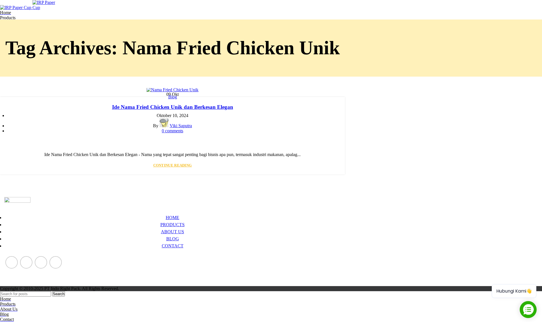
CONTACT (172, 245)
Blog (172, 96)
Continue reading (172, 165)
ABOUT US (172, 231)
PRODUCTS (172, 224)
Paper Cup (13, 272)
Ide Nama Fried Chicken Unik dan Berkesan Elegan (172, 107)
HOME (172, 217)
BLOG (172, 238)
